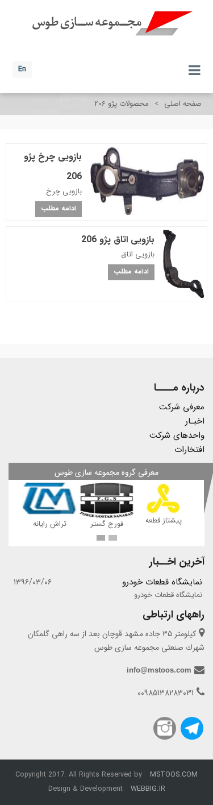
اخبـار (194, 421)
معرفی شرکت (181, 407)
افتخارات (189, 450)
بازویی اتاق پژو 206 (117, 240)
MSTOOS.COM (174, 775)
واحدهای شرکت (176, 435)
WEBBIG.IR (148, 789)
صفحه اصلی (183, 104)
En (22, 69)
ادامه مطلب (58, 208)
